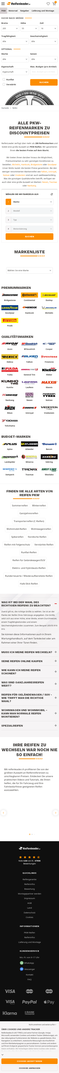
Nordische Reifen (37, 536)
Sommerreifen (20, 505)
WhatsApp (29, 963)
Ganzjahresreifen (28, 513)
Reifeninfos (29, 884)
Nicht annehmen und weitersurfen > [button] (42, 1024)
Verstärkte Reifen (43, 544)
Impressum (29, 898)
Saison (33, 53)
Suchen (44, 82)
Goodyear (52, 164)
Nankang (31, 185)
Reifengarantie (29, 879)
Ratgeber (24, 10)
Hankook (25, 164)
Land (29, 907)
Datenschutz (29, 912)
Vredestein (20, 175)
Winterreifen (39, 505)
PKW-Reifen (29, 932)
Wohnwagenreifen (41, 528)
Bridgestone (36, 164)
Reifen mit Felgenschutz (17, 544)
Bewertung (29, 888)
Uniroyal (52, 171)
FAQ (29, 979)
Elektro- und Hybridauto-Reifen (29, 568)
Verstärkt (11, 84)
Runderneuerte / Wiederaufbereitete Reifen (29, 575)
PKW (3, 10)
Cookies (29, 917)
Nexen (45, 182)
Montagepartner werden (29, 893)
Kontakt (29, 974)
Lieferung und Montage (43, 10)
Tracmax (53, 182)
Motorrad (13, 10)
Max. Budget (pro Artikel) (43, 66)
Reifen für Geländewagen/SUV (28, 560)
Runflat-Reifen (29, 552)
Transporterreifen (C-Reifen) (29, 521)
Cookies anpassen (29, 1068)
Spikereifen (17, 536)
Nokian (6, 175)
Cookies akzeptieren (29, 1061)
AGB (29, 903)
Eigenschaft (7, 66)
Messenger (29, 969)
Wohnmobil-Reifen (17, 528)
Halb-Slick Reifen (29, 583)
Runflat (10, 79)
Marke (4, 53)
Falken (44, 171)
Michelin (16, 164)
